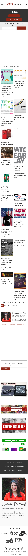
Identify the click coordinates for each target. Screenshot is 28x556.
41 (2, 305)
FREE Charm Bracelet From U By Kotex (19, 117)
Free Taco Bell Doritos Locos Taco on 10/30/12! (6, 281)
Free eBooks (14, 15)
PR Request (21, 324)
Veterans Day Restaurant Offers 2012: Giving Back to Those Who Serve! (7, 232)
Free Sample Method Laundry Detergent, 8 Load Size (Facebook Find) (7, 121)
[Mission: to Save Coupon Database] (14, 434)
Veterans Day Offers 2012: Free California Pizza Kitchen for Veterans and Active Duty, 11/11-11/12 (6, 264)
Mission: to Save (14, 4)
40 (23, 303)
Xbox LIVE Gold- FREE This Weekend (19, 168)
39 (20, 303)
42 (5, 305)
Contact (12, 324)
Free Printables (14, 19)
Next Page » (12, 305)
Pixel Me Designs (17, 554)
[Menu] (2, 4)
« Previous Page (7, 303)
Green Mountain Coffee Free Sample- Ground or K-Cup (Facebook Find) (20, 295)
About (4, 324)
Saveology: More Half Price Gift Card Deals (20, 175)
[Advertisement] (14, 45)
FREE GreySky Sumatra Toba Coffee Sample (6, 162)
